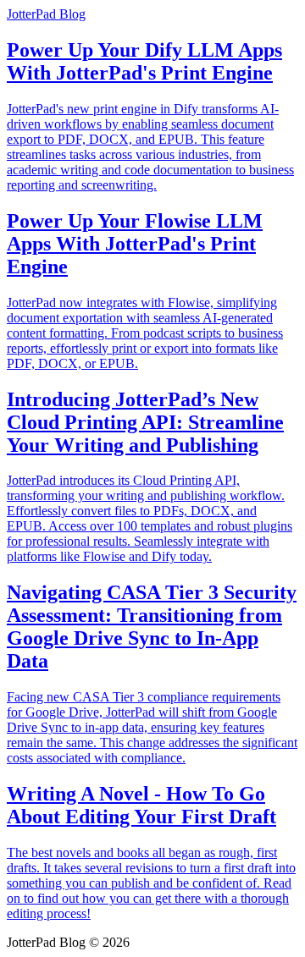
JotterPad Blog (46, 14)
